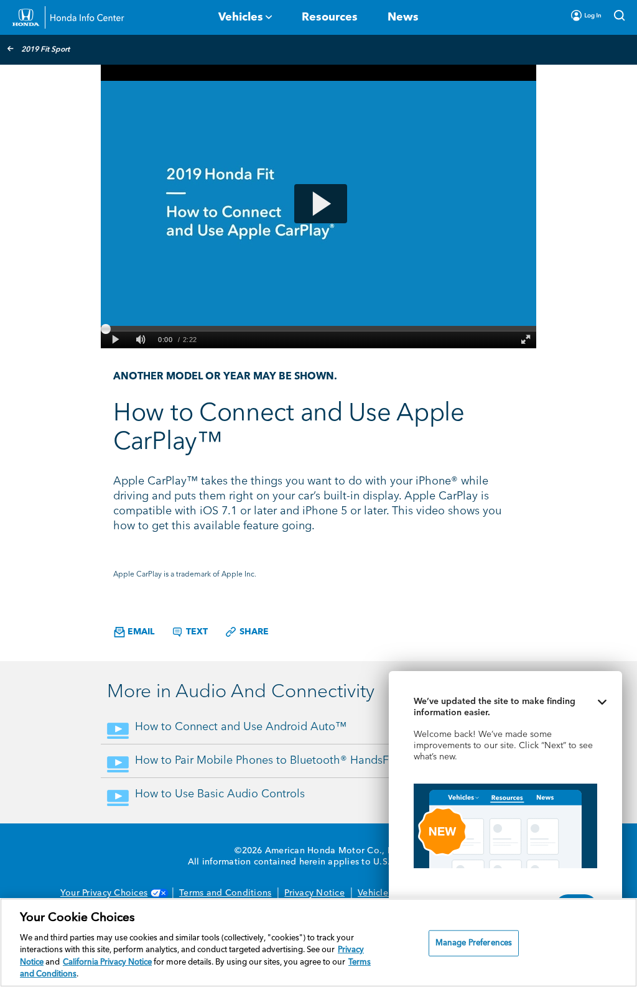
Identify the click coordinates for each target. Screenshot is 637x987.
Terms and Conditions (225, 893)
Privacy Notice (314, 893)
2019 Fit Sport (45, 49)
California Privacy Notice (107, 962)
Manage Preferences (473, 943)
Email (139, 632)
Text (196, 632)
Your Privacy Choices (103, 893)
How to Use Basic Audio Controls (220, 794)
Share (253, 632)
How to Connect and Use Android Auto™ (240, 727)
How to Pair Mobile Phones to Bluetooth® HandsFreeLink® (283, 760)
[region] (318, 942)
